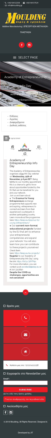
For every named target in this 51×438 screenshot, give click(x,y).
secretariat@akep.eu (30, 267)
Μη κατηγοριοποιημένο (30, 94)
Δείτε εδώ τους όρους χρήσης (17, 393)
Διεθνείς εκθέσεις (18, 125)
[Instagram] (29, 45)
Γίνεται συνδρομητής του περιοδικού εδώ (24, 399)
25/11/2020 (15, 138)
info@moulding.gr (14, 5)
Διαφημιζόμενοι (17, 122)
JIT (31, 432)
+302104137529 (31, 2)
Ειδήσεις (14, 116)
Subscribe (25, 389)
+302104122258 (13, 2)
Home (13, 94)
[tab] (25, 318)
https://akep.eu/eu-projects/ (27, 253)
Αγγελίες (14, 119)
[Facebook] (22, 45)
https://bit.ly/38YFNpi (27, 261)
